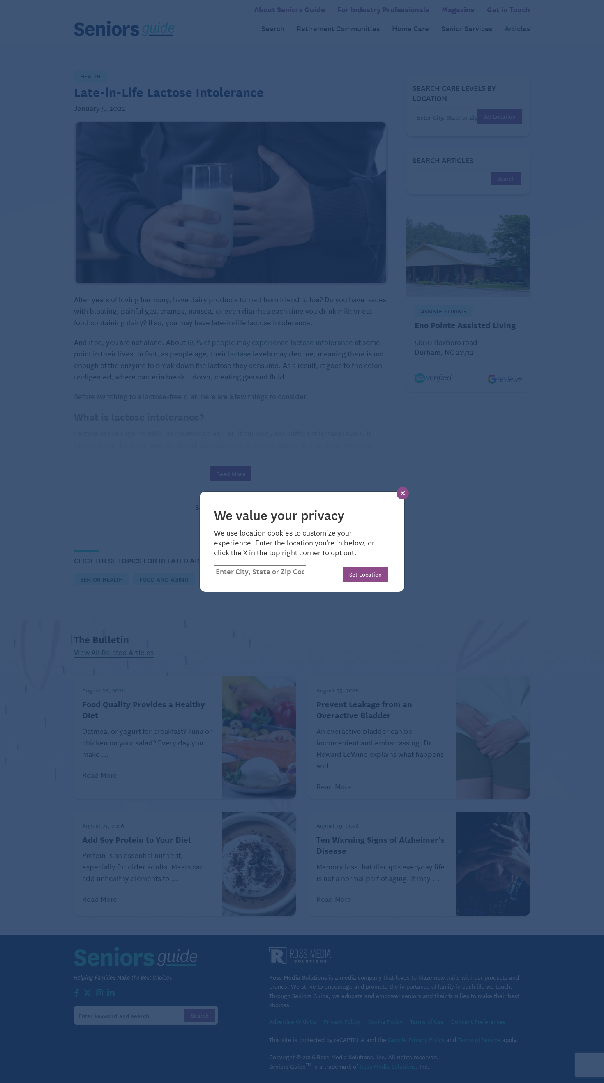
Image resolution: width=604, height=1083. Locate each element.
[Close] (403, 493)
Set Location (365, 574)
